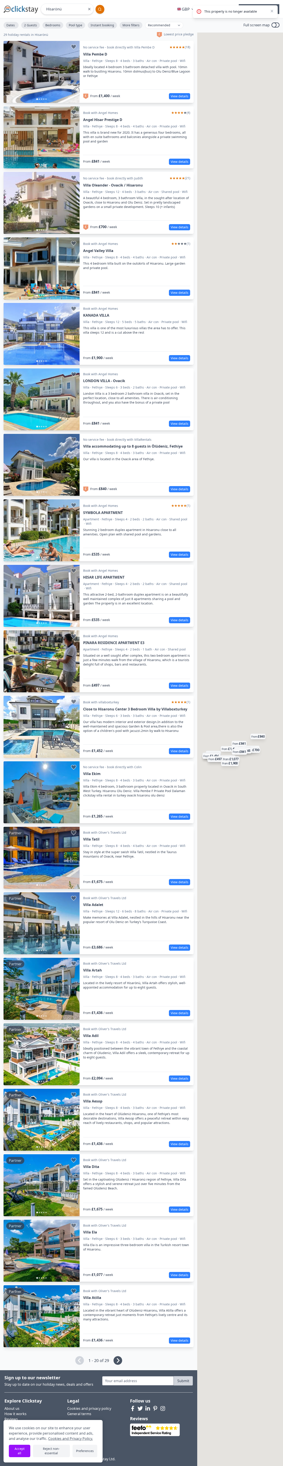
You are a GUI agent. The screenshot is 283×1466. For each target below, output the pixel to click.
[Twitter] (140, 1408)
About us (11, 1408)
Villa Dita (91, 1166)
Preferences (85, 1451)
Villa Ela (90, 1232)
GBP (186, 9)
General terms (79, 1413)
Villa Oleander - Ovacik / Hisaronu (113, 185)
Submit (183, 1380)
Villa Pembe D (95, 54)
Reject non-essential (51, 1451)
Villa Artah (92, 970)
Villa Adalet (93, 904)
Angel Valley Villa (98, 250)
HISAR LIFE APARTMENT (103, 577)
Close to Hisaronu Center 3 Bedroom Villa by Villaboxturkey (135, 709)
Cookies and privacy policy (89, 1408)
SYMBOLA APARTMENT (103, 512)
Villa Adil (91, 1035)
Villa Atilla (92, 1297)
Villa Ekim (92, 773)
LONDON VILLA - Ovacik (104, 380)
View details (179, 96)
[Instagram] (162, 1408)
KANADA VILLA (96, 315)
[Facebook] (132, 1408)
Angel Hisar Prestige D (102, 119)
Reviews (11, 1419)
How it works (15, 1413)
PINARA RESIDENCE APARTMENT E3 (113, 642)
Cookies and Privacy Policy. (70, 1438)
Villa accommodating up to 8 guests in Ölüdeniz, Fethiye (133, 446)
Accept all (20, 1451)
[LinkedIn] (147, 1408)
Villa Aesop (92, 1101)
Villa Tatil (91, 839)
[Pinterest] (155, 1408)
